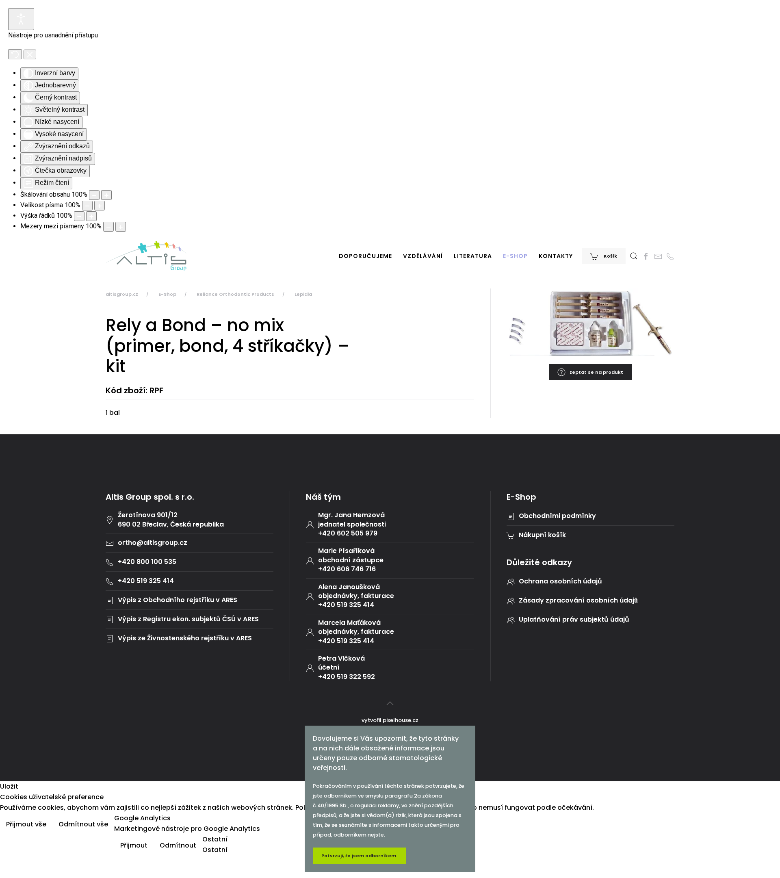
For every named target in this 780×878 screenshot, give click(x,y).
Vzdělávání (423, 256)
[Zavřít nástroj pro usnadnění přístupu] (30, 54)
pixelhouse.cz (400, 720)
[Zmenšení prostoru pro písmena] (108, 227)
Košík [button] (609, 256)
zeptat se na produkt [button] (596, 372)
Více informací (749, 825)
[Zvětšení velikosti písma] (99, 205)
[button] (634, 256)
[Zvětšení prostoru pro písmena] (120, 227)
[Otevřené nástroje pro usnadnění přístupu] (21, 19)
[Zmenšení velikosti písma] (87, 205)
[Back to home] (146, 256)
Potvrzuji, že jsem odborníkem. (359, 855)
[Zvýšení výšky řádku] (91, 216)
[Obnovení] (15, 54)
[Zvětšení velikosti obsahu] (106, 195)
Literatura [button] (473, 256)
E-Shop (515, 256)
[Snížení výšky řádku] (79, 216)
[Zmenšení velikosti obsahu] (94, 195)
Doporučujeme (365, 256)
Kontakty (556, 256)
